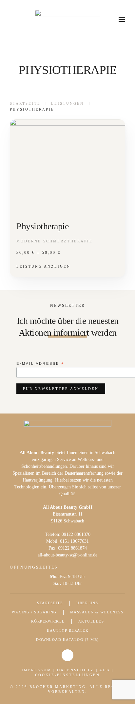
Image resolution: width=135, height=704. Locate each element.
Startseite (25, 103)
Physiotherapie (42, 226)
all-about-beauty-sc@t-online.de (67, 555)
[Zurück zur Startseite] (67, 19)
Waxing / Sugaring (34, 612)
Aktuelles (91, 621)
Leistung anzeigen (43, 266)
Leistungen (67, 103)
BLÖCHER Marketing (57, 687)
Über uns (87, 603)
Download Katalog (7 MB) (67, 640)
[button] (122, 19)
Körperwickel (48, 621)
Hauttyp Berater (67, 630)
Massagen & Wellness (97, 612)
